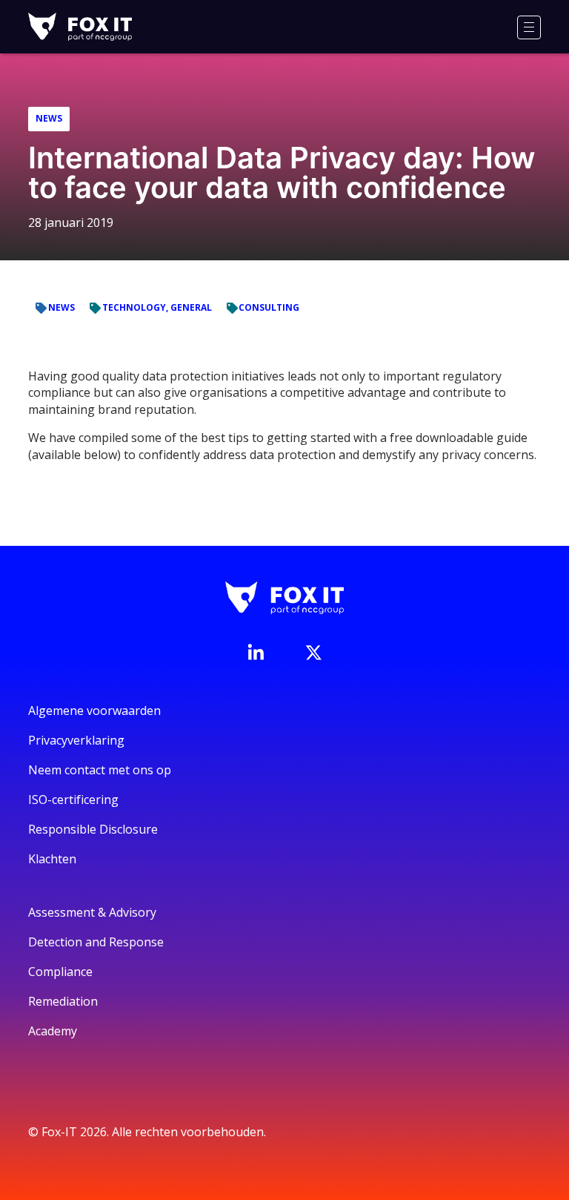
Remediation (63, 1001)
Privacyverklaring (76, 740)
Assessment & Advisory (92, 912)
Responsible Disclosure (93, 829)
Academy (52, 1031)
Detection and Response (96, 942)
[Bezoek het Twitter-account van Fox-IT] (313, 652)
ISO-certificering (73, 799)
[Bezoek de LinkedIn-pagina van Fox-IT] (255, 652)
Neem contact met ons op (99, 770)
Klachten (52, 859)
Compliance (60, 971)
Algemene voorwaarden (94, 710)
